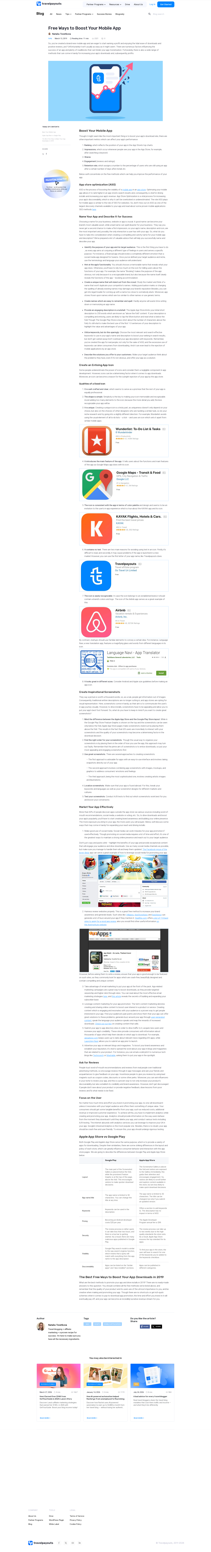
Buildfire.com (141, 918)
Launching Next (91, 1041)
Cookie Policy (75, 1524)
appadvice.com (91, 1038)
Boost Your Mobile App (49, 132)
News (58, 14)
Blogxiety (120, 14)
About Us (138, 4)
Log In (152, 4)
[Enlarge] (165, 427)
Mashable (110, 1055)
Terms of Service (77, 1516)
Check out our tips (103, 1023)
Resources (114, 4)
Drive (127, 4)
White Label (54, 1524)
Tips (67, 14)
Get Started (165, 4)
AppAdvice (157, 915)
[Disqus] (105, 1467)
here (94, 209)
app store (141, 189)
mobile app (127, 189)
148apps (130, 915)
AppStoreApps (141, 915)
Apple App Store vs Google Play (51, 135)
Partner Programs (95, 4)
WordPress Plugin (56, 1520)
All (51, 14)
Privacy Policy (76, 1520)
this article (116, 996)
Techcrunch (98, 1055)
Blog (30, 1524)
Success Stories (104, 14)
